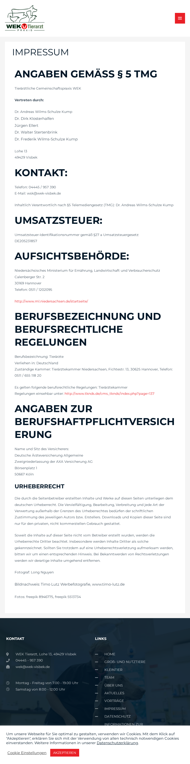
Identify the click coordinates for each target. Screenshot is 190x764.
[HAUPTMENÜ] (180, 18)
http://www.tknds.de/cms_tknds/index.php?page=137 (109, 394)
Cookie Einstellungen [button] (27, 753)
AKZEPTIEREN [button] (64, 753)
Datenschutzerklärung (117, 743)
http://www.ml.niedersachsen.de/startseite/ (51, 301)
